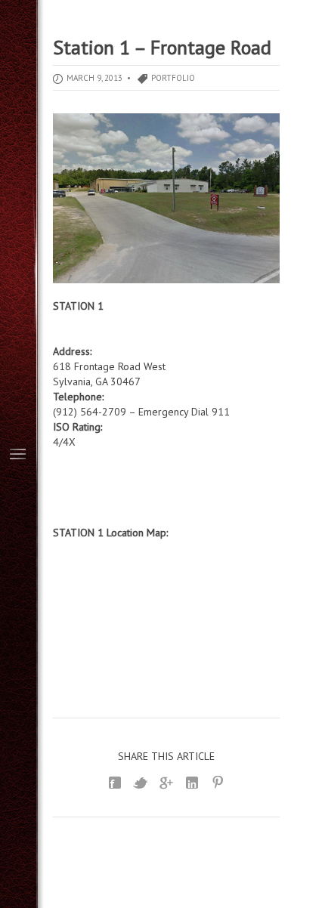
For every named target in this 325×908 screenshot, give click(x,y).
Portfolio (173, 78)
